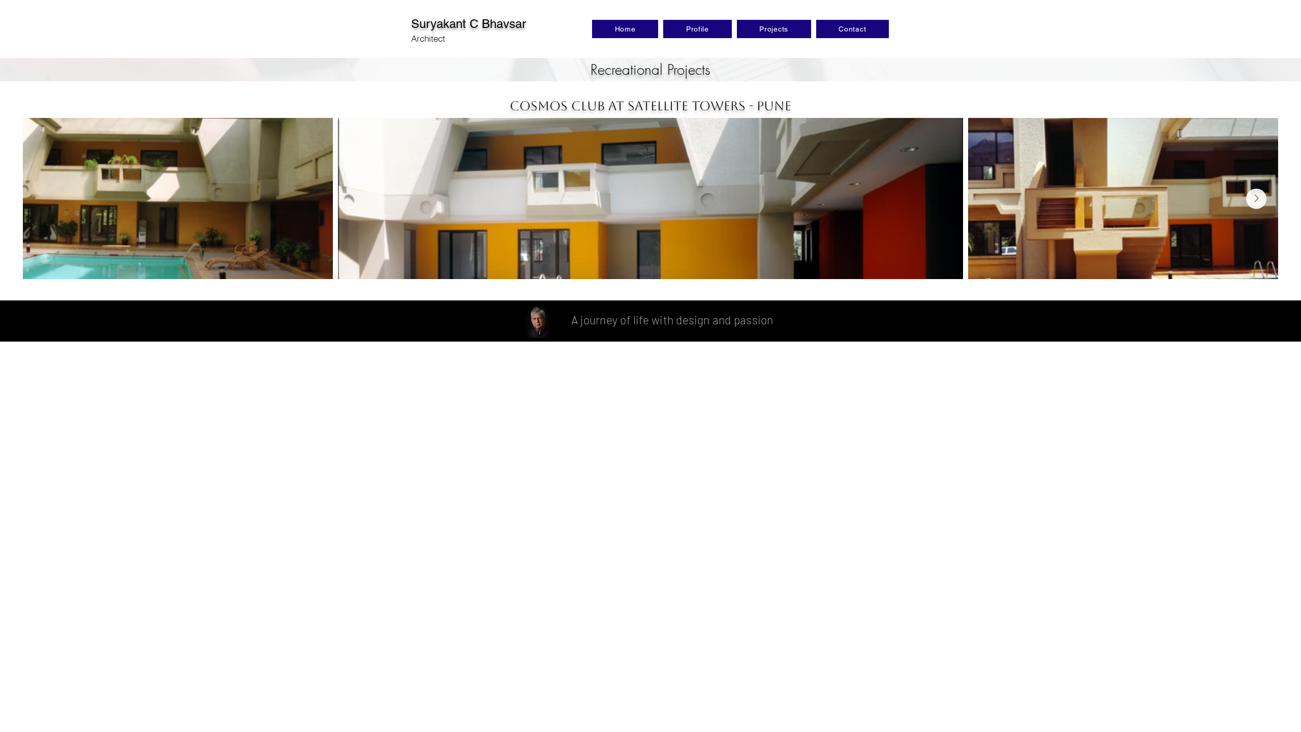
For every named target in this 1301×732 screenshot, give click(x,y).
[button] (774, 29)
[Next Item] (1256, 199)
